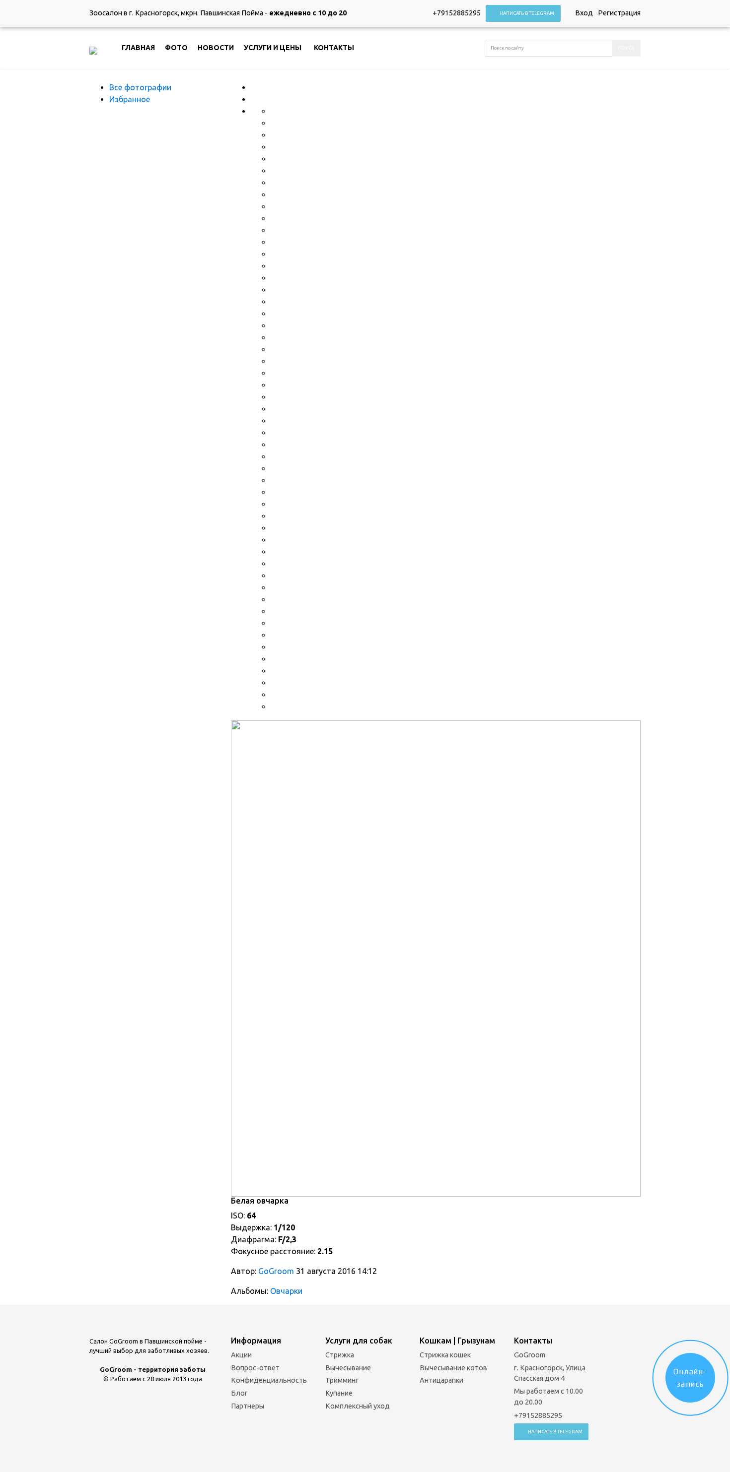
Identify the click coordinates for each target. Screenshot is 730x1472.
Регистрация (619, 13)
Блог (239, 1393)
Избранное (129, 99)
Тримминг (342, 1380)
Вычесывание (348, 1368)
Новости (216, 48)
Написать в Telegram (527, 13)
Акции (241, 1355)
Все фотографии (140, 87)
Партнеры (247, 1406)
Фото (176, 48)
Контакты (334, 48)
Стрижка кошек (445, 1355)
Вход (584, 13)
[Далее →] (436, 957)
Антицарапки (441, 1380)
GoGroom (276, 1271)
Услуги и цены (272, 48)
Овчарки (286, 1290)
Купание (339, 1393)
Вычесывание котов (453, 1368)
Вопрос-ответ (255, 1368)
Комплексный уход (357, 1406)
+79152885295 (457, 13)
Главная (138, 48)
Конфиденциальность (269, 1380)
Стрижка (339, 1355)
